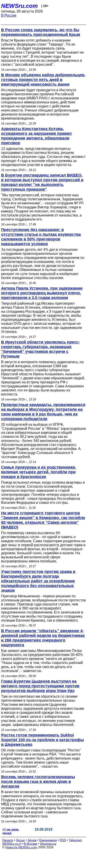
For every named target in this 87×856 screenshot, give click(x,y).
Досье (20, 840)
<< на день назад (10, 831)
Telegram (75, 840)
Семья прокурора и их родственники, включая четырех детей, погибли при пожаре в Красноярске (38, 472)
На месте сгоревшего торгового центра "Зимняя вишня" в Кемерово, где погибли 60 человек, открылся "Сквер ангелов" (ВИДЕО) (43, 520)
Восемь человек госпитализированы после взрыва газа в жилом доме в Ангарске (38, 781)
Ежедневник (48, 840)
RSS (63, 840)
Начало (7, 840)
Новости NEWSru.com (21, 847)
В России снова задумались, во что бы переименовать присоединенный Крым (40, 32)
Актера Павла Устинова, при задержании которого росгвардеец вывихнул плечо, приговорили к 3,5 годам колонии (42, 293)
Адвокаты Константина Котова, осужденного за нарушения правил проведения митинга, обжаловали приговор (36, 136)
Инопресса (48, 843)
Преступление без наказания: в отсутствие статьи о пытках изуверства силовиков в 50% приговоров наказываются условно (41, 236)
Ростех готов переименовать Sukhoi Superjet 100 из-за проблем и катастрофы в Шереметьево (42, 740)
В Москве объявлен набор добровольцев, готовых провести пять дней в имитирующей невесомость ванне (43, 80)
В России (8, 15)
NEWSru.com (19, 5)
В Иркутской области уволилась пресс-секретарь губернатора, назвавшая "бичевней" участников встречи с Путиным (40, 349)
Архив (32, 840)
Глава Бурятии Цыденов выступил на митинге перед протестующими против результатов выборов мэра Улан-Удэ (40, 686)
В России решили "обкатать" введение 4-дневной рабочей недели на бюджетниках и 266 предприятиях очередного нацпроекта (43, 638)
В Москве (30, 843)
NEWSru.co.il (11, 843)
